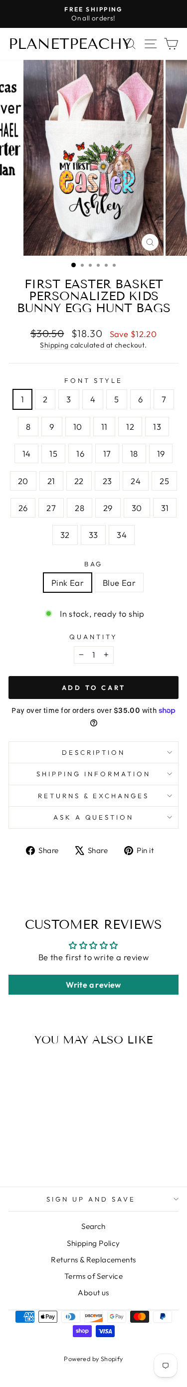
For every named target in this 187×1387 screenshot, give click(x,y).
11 (104, 426)
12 (130, 426)
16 (80, 453)
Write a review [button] (93, 985)
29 (108, 508)
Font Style (93, 380)
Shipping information (93, 774)
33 (93, 534)
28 (79, 508)
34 (122, 534)
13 (157, 426)
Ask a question (93, 817)
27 (51, 508)
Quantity (93, 637)
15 (53, 453)
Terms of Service (93, 1276)
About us (93, 1292)
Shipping (54, 345)
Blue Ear (119, 582)
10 (77, 426)
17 (107, 453)
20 (23, 481)
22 (79, 481)
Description (94, 752)
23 (107, 481)
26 (23, 508)
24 (136, 481)
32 (65, 534)
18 (134, 453)
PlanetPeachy (70, 43)
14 (26, 453)
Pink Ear (67, 582)
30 (137, 508)
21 (51, 481)
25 (164, 481)
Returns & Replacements (93, 1259)
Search (93, 1226)
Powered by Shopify (93, 1359)
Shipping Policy (93, 1243)
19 (161, 453)
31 (165, 508)
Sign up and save (91, 1199)
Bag (93, 564)
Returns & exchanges (94, 796)
